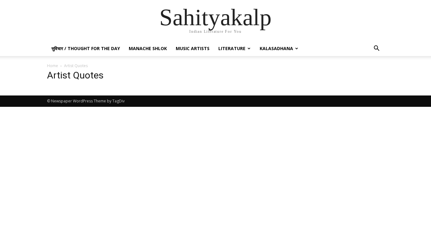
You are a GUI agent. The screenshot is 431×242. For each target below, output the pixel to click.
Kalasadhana (276, 48)
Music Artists (193, 48)
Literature (231, 48)
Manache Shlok (148, 48)
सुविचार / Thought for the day (85, 48)
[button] (376, 49)
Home (52, 65)
